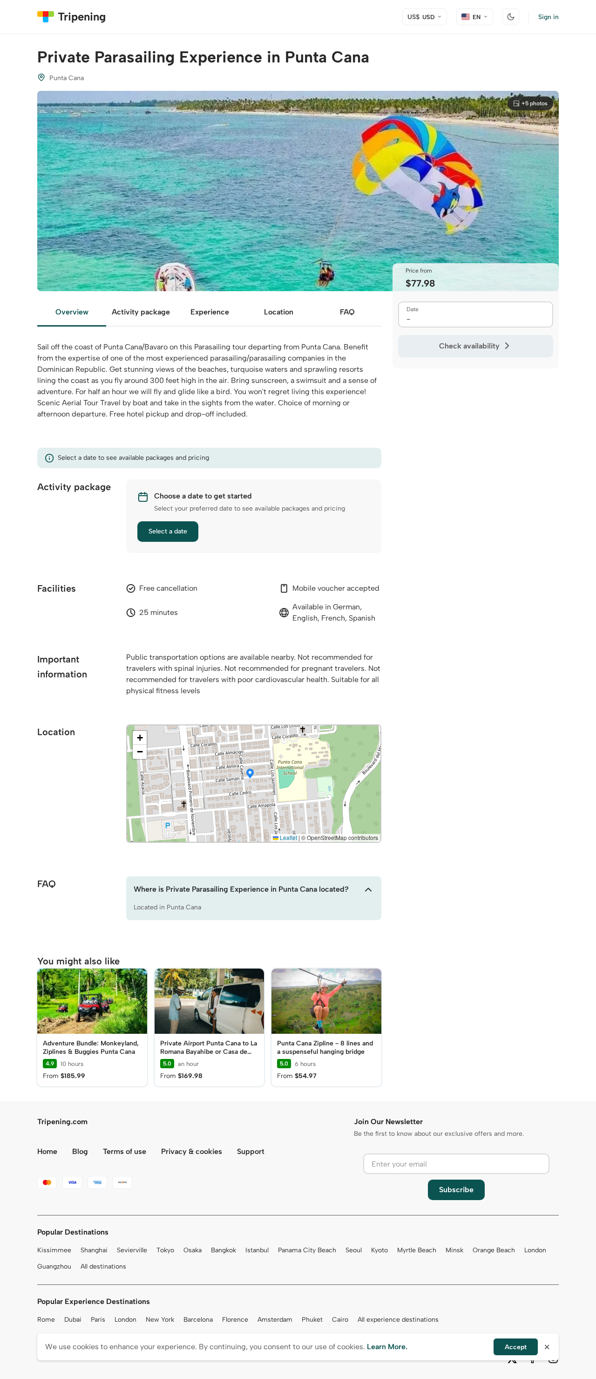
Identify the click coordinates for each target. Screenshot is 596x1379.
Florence (235, 1320)
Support (250, 1151)
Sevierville (132, 1250)
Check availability (469, 345)
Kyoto (379, 1250)
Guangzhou (54, 1266)
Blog (80, 1151)
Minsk (454, 1250)
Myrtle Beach (416, 1250)
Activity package (141, 311)
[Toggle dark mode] (510, 16)
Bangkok (223, 1250)
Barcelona (198, 1320)
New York (160, 1320)
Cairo (340, 1320)
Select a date (168, 531)
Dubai (72, 1320)
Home (47, 1151)
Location (278, 311)
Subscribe (456, 1189)
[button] (250, 774)
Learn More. (387, 1346)
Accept (516, 1347)
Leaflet (287, 837)
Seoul (353, 1250)
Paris (98, 1320)
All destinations (103, 1266)
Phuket (312, 1320)
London (535, 1250)
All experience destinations (398, 1320)
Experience (209, 311)
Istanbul (257, 1250)
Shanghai (94, 1250)
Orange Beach (494, 1250)
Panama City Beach (307, 1250)
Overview (71, 311)
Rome (46, 1320)
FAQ (347, 311)
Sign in (548, 17)
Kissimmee (54, 1250)
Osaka (192, 1250)
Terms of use (124, 1151)
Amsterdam (274, 1320)
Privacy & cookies (191, 1151)
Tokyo (165, 1250)
